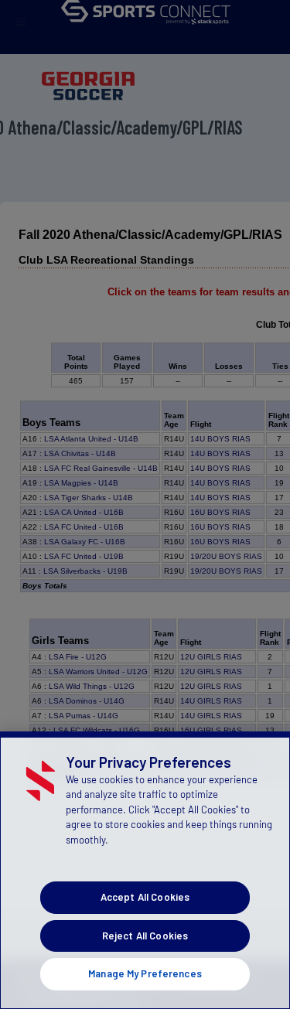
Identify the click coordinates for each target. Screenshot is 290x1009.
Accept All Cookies (145, 897)
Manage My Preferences (145, 973)
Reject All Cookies (145, 935)
